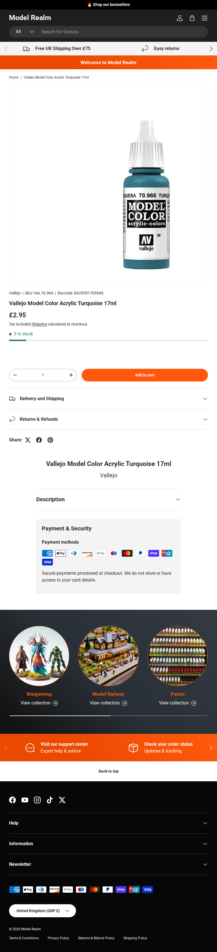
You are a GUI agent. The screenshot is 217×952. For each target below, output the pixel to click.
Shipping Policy (135, 938)
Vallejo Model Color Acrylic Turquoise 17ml (56, 77)
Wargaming (39, 694)
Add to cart (145, 375)
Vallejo (15, 293)
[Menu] (204, 18)
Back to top (109, 771)
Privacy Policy (58, 938)
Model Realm (31, 929)
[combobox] (108, 32)
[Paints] (178, 656)
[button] (192, 18)
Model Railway (108, 694)
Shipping (39, 324)
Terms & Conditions (24, 938)
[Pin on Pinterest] (50, 440)
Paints (178, 694)
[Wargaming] (39, 656)
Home (13, 77)
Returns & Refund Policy (96, 938)
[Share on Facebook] (39, 440)
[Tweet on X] (27, 440)
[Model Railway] (108, 656)
